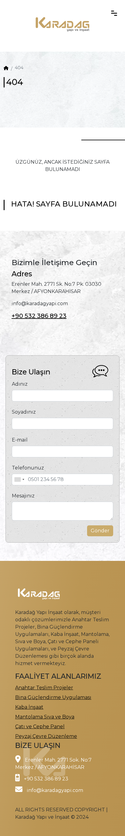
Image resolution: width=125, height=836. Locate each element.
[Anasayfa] (6, 68)
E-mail (20, 440)
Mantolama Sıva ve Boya (44, 717)
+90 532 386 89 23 (39, 315)
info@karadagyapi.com (55, 790)
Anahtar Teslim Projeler (44, 688)
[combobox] (19, 479)
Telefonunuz (28, 468)
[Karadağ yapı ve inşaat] (62, 12)
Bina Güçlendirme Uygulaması (53, 697)
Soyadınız (24, 412)
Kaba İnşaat (29, 707)
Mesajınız (23, 496)
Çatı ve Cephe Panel (40, 726)
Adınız (20, 384)
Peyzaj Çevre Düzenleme (46, 736)
